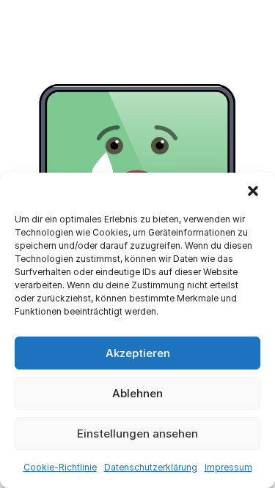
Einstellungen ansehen (137, 433)
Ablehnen (137, 393)
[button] (253, 191)
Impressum (228, 467)
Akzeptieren (138, 353)
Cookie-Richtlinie (60, 467)
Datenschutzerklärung (150, 467)
